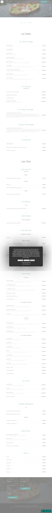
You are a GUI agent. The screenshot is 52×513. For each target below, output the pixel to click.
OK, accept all (20, 260)
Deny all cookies (26, 260)
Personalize (32, 260)
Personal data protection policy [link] (26, 262)
